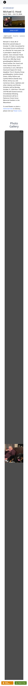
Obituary (8, 36)
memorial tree (8, 109)
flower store (17, 111)
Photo (15, 36)
